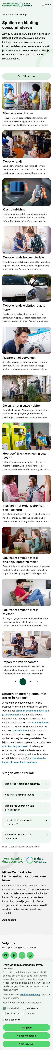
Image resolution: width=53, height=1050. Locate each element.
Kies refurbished (14, 209)
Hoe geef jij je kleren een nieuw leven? (24, 456)
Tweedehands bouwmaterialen (24, 257)
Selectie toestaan (26, 1035)
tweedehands (41, 722)
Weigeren (26, 1027)
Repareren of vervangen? (20, 358)
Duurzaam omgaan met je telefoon (20, 612)
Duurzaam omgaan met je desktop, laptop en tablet (20, 560)
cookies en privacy (30, 994)
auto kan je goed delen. (15, 746)
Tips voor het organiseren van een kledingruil (23, 508)
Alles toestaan (26, 1043)
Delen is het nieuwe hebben (22, 405)
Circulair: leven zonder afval (24, 846)
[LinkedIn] (22, 955)
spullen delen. (19, 730)
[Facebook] (13, 955)
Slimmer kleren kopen (18, 113)
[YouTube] (5, 955)
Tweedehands (12, 161)
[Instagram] (30, 955)
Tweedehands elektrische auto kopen (24, 308)
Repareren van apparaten (20, 662)
